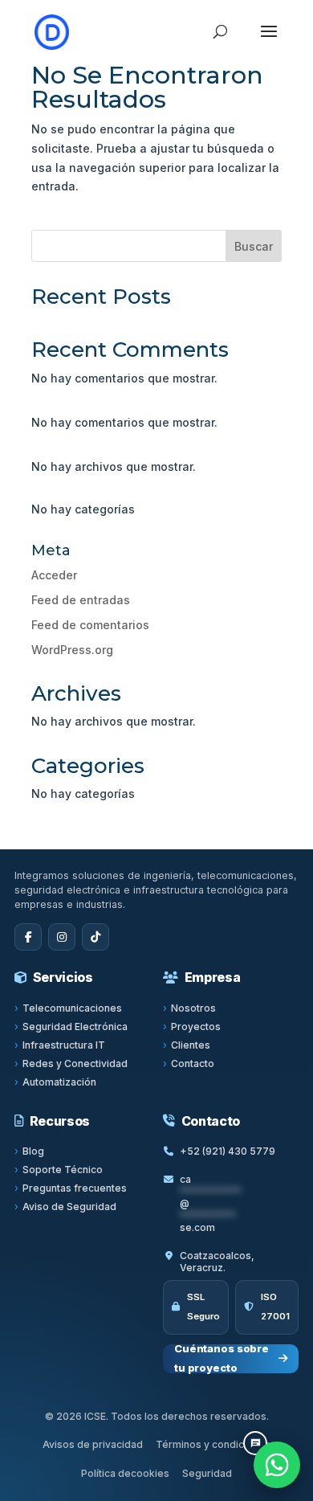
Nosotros (193, 1008)
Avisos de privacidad (93, 1444)
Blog (33, 1151)
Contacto (192, 1063)
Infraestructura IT (63, 1045)
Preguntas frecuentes (74, 1188)
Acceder (54, 575)
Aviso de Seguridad (69, 1206)
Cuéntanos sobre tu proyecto (221, 1358)
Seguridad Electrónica (75, 1026)
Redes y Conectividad (75, 1063)
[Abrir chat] (255, 1443)
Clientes (190, 1045)
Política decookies (125, 1473)
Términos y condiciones (213, 1444)
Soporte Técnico (62, 1170)
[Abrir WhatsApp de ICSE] (277, 1465)
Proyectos (196, 1026)
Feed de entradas (80, 600)
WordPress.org (72, 649)
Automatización (59, 1082)
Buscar (253, 246)
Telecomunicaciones (72, 1008)
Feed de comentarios (90, 625)
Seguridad (207, 1473)
